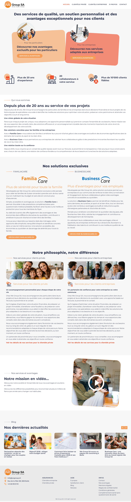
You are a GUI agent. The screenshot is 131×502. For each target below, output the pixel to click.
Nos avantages (104, 483)
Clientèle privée (48, 483)
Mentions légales (105, 485)
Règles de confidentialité (108, 488)
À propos (73, 480)
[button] (125, 427)
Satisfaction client (77, 483)
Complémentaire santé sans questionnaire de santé (109, 494)
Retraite (73, 488)
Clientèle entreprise (49, 480)
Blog (72, 485)
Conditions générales (107, 490)
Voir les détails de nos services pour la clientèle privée (29, 343)
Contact (102, 480)
